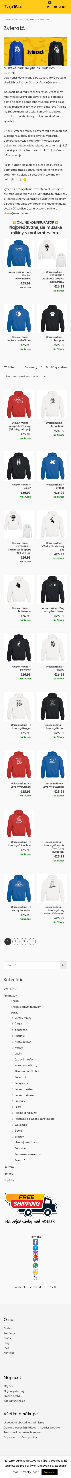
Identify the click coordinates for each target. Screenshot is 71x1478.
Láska (18, 1053)
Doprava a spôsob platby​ (20, 1437)
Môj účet (9, 1386)
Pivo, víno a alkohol (27, 1071)
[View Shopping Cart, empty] (48, 7)
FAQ (6, 1348)
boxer (56, 140)
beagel (22, 145)
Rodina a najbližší (26, 1112)
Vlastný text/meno (27, 1142)
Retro (18, 1106)
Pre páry (20, 1101)
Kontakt (9, 1352)
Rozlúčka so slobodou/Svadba (34, 1118)
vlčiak (24, 140)
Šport (18, 1130)
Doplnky (9, 1180)
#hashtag (21, 1030)
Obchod (8, 19)
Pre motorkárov (24, 1095)
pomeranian (11, 140)
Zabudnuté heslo (14, 1401)
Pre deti (8, 1173)
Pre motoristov (24, 1089)
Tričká (15, 1000)
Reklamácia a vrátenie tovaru (23, 1432)
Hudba (19, 1047)
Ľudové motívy (24, 1059)
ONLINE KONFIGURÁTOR (35, 222)
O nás (7, 1338)
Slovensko (21, 1124)
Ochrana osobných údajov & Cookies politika (32, 1427)
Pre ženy (9, 1167)
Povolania (21, 1077)
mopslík (47, 140)
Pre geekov (21, 1083)
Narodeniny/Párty (26, 1065)
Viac (36, 1472)
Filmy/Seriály (23, 1041)
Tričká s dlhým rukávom (26, 1006)
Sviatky (19, 1136)
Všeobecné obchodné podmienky (24, 1422)
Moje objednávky (14, 1391)
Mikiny (14, 1012)
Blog (6, 1343)
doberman (10, 145)
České (18, 1024)
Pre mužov (10, 995)
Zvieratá (20, 1160)
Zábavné (20, 1148)
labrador (34, 140)
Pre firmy (9, 1333)
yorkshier (51, 135)
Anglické (20, 1036)
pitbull (39, 145)
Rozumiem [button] (49, 1472)
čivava (40, 135)
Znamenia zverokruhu (28, 1154)
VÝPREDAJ (10, 989)
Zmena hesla (12, 1396)
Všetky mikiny (23, 1018)
